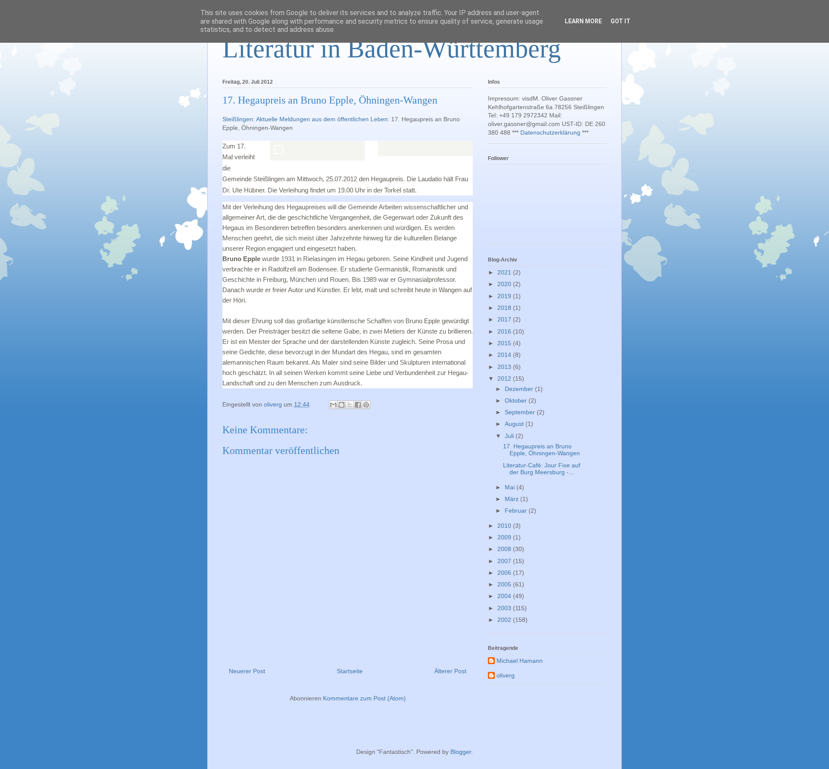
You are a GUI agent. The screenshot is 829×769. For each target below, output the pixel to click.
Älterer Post (450, 671)
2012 (505, 378)
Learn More (583, 21)
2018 (505, 307)
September (521, 412)
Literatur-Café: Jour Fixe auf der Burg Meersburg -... (541, 469)
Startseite (350, 671)
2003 (505, 608)
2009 (505, 537)
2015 (505, 343)
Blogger (460, 751)
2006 (505, 572)
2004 (505, 596)
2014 (505, 354)
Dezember (520, 388)
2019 (505, 296)
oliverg (506, 675)
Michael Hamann (520, 660)
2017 (505, 319)
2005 (505, 584)
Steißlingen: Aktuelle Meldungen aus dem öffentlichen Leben (305, 119)
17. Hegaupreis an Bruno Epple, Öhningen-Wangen (541, 450)
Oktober (516, 400)
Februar (516, 510)
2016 (505, 331)
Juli (510, 435)
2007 (505, 561)
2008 (505, 548)
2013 (505, 366)
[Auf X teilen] (349, 404)
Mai (510, 487)
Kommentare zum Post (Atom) (364, 698)
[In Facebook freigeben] (358, 404)
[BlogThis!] (341, 404)
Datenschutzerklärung (550, 132)
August (515, 423)
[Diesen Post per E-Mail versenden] (333, 404)
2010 (505, 525)
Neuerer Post (247, 671)
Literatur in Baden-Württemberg (391, 49)
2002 (505, 619)
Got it (620, 21)
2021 (505, 272)
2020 (505, 283)
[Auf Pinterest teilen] (366, 404)
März (512, 498)
